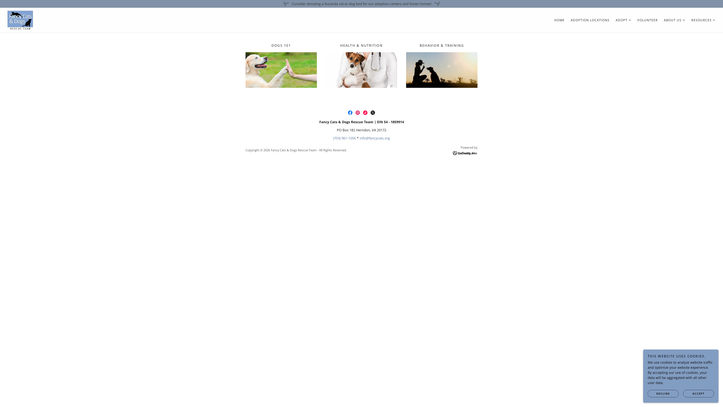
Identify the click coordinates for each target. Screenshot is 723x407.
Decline (663, 393)
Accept (698, 393)
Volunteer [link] (647, 20)
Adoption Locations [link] (590, 20)
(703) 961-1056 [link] (344, 138)
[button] (623, 20)
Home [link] (559, 20)
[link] (20, 20)
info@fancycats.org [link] (375, 138)
